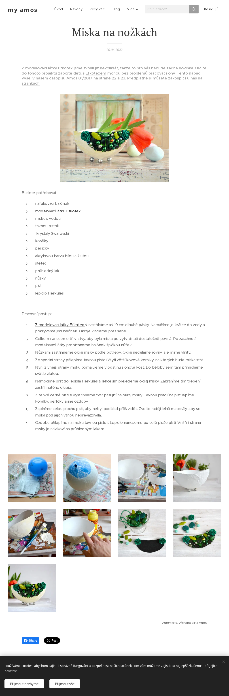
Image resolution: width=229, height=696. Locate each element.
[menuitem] (59, 9)
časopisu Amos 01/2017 (70, 78)
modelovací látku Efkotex (58, 211)
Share (33, 640)
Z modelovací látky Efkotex (60, 324)
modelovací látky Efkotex (49, 68)
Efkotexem (96, 73)
